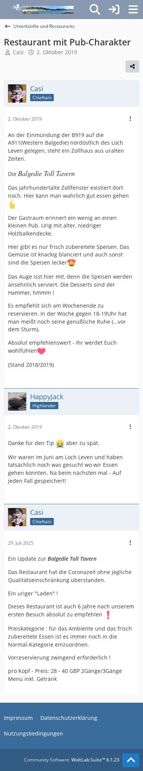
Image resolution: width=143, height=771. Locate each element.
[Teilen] (132, 66)
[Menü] (133, 9)
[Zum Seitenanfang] (130, 760)
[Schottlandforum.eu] (43, 9)
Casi (18, 52)
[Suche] (95, 9)
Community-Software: (71, 759)
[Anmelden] (114, 9)
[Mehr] (130, 119)
